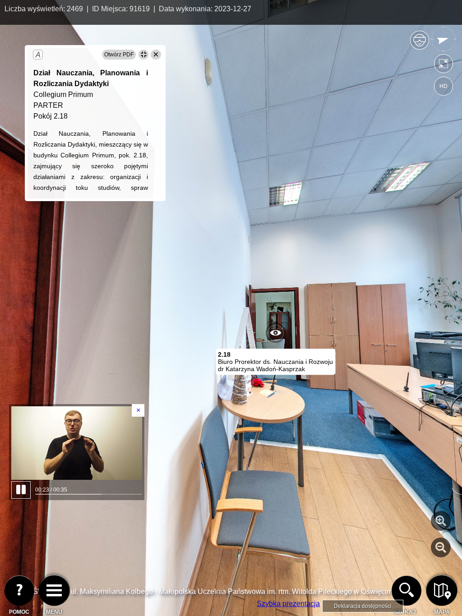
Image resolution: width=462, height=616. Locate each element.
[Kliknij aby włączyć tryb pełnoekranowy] (443, 65)
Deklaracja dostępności (363, 606)
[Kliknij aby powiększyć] (441, 521)
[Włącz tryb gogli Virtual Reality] (419, 44)
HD (443, 86)
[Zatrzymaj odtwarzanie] (76, 443)
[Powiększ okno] (143, 55)
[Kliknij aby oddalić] (441, 547)
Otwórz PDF (119, 54)
